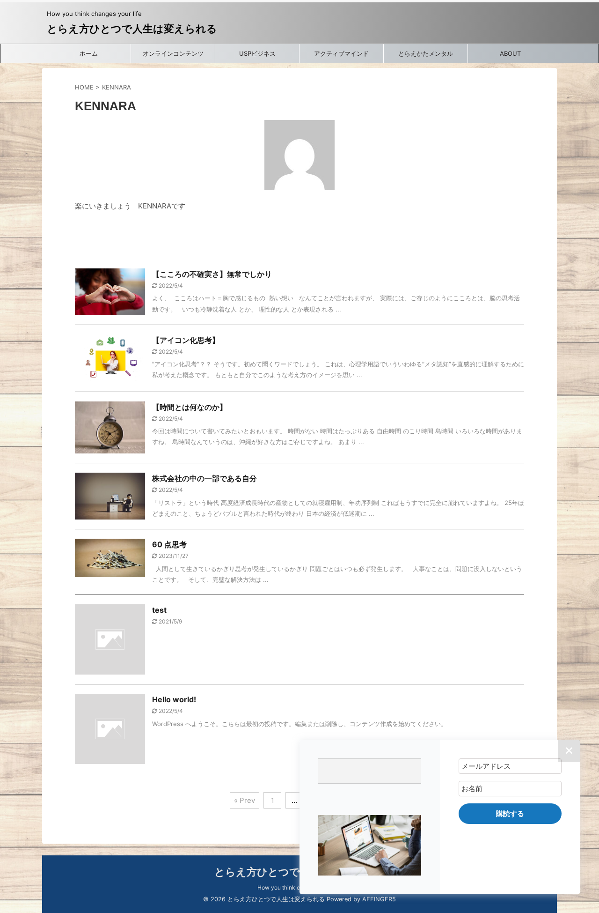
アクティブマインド (341, 53)
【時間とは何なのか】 (189, 407)
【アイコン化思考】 (185, 340)
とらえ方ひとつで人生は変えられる (132, 28)
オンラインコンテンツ (173, 53)
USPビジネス (257, 53)
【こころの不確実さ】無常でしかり (212, 274)
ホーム (89, 53)
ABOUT (510, 53)
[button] (369, 845)
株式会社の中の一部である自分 (204, 478)
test (159, 610)
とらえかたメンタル (425, 53)
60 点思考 (169, 544)
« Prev (244, 800)
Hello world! (174, 699)
